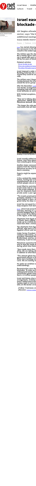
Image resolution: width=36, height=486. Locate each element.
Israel (18, 47)
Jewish (22, 78)
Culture (20, 8)
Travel (29, 8)
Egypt (18, 214)
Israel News (22, 5)
